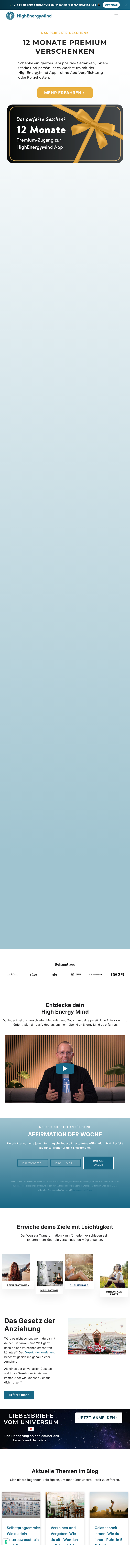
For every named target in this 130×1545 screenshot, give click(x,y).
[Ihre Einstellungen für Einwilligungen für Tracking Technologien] (6, 1542)
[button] (116, 16)
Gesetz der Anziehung (40, 1352)
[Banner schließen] (126, 5)
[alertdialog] (65, 5)
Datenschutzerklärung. (82, 1190)
